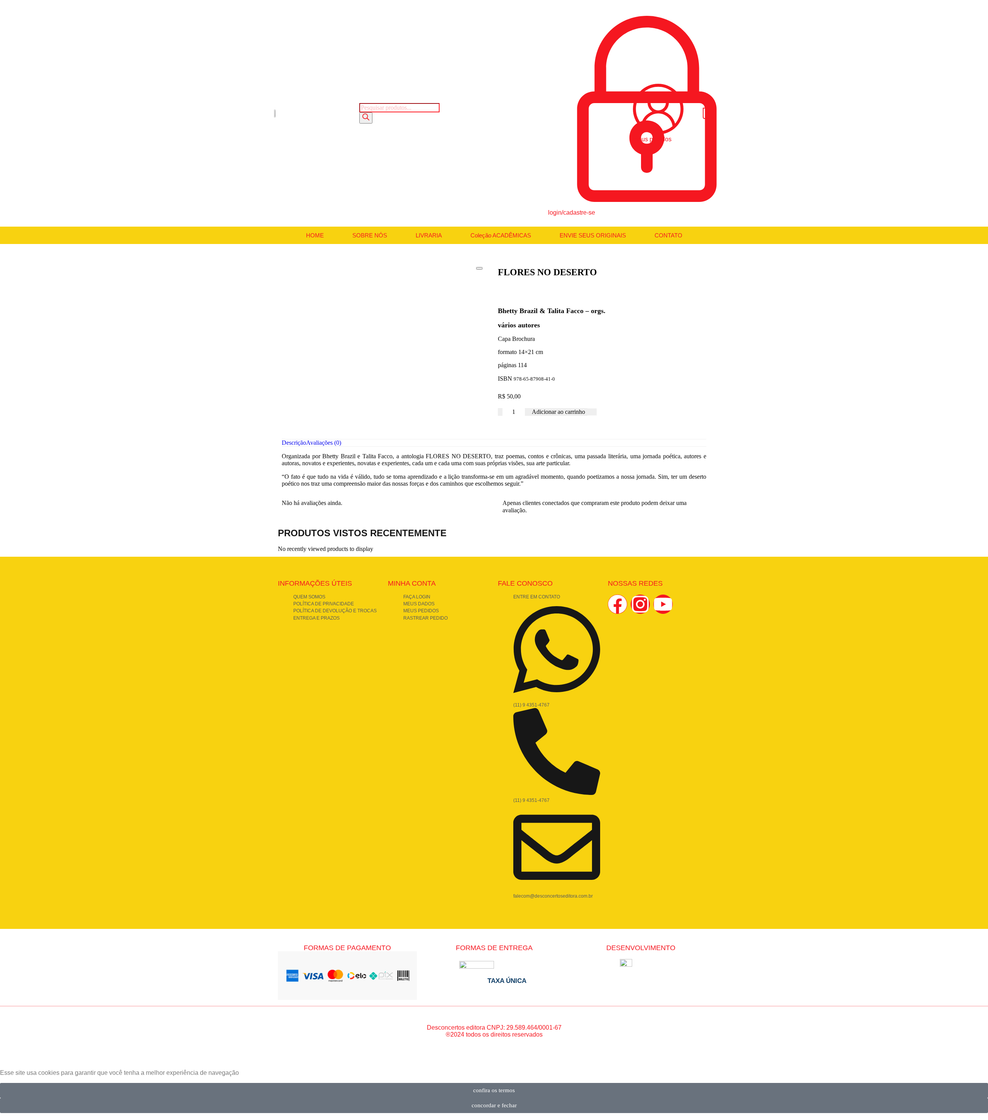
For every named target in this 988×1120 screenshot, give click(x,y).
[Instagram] (640, 604)
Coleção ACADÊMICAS (500, 235)
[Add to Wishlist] (592, 411)
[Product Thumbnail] (479, 268)
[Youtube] (663, 604)
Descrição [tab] (294, 442)
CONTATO (668, 235)
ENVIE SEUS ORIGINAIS (593, 235)
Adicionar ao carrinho (558, 411)
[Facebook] (617, 604)
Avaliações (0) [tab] (323, 442)
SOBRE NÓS (369, 235)
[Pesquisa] (365, 117)
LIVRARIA (429, 235)
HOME (315, 235)
